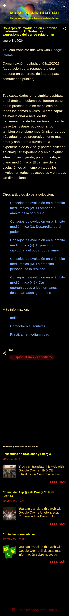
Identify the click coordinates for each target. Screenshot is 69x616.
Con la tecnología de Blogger (36, 610)
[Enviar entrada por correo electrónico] (11, 351)
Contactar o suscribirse (19, 534)
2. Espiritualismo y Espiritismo (31, 357)
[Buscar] (64, 6)
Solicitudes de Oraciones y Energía (27, 454)
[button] (64, 28)
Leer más (58, 482)
